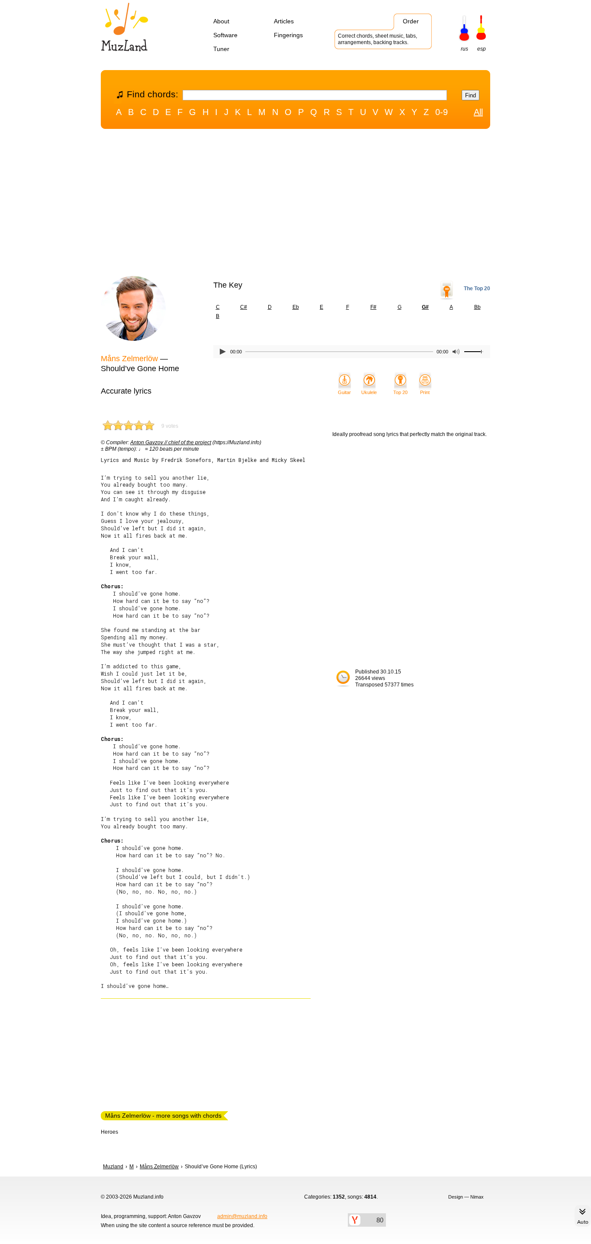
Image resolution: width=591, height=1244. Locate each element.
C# (243, 307)
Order (411, 21)
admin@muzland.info (242, 1216)
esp (481, 49)
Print (425, 392)
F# (373, 307)
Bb (477, 307)
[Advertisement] (295, 204)
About (221, 21)
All (478, 112)
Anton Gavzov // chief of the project (170, 442)
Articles (284, 21)
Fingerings (288, 35)
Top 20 (400, 392)
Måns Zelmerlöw (129, 358)
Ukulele (369, 392)
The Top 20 (477, 288)
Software (225, 35)
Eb (295, 307)
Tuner (221, 48)
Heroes (109, 1132)
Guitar (344, 392)
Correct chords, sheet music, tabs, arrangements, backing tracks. (377, 39)
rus (464, 49)
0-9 (441, 112)
